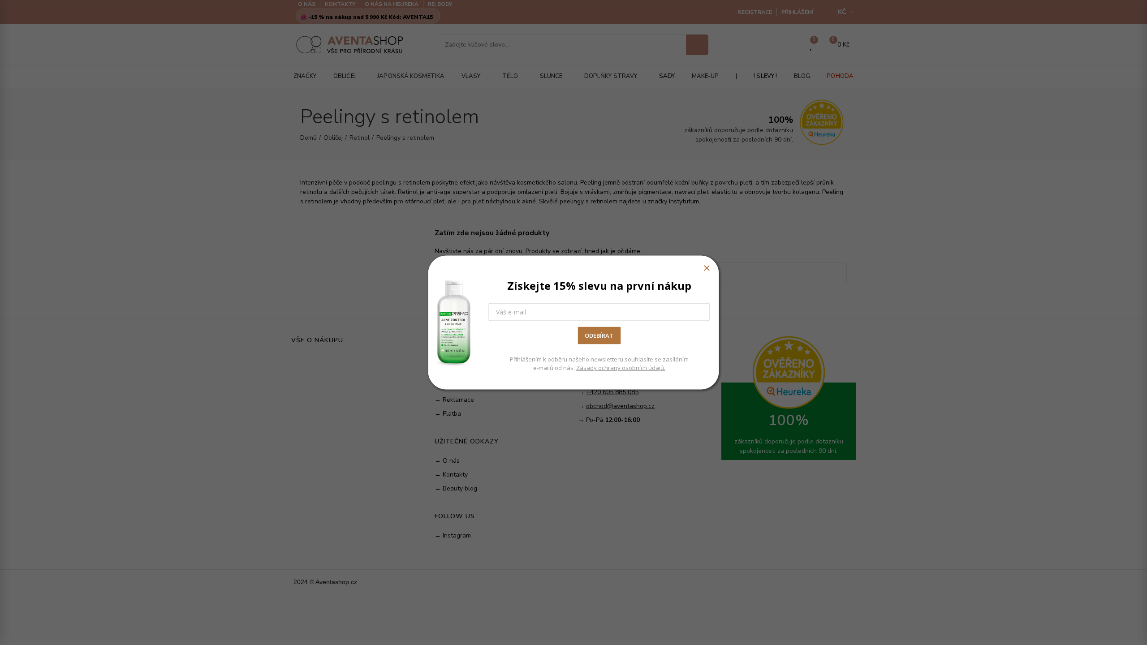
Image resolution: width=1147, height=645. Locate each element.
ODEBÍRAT (599, 335)
